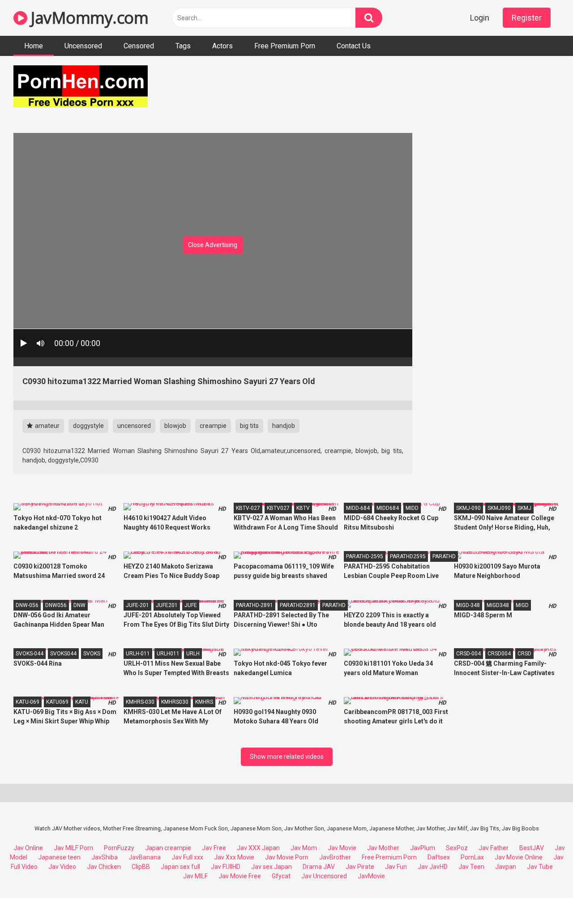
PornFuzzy (119, 847)
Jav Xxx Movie (234, 857)
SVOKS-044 (29, 653)
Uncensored (83, 46)
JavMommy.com (87, 18)
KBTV (303, 508)
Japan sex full (180, 866)
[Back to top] (543, 871)
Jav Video (62, 866)
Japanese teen (59, 857)
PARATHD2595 (408, 556)
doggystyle (88, 425)
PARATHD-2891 (254, 605)
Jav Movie (342, 847)
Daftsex (439, 857)
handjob (283, 425)
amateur (47, 425)
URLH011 (168, 653)
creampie (213, 425)
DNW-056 (27, 605)
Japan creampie (168, 847)
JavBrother (335, 857)
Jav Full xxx (187, 857)
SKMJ (524, 508)
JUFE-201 (137, 605)
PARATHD (444, 556)
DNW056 (56, 605)
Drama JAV (319, 866)
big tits (249, 425)
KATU (81, 702)
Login (479, 17)
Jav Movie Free (239, 876)
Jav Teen (471, 866)
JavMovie (371, 876)
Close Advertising (212, 244)
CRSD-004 (468, 653)
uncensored (134, 425)
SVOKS (91, 653)
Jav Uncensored (324, 876)
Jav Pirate (360, 866)
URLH (193, 653)
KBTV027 (278, 508)
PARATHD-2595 (364, 556)
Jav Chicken (104, 866)
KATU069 (57, 702)
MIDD (412, 508)
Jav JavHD (433, 866)
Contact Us (354, 46)
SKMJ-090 (468, 508)
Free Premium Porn (284, 46)
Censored (139, 46)
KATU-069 (27, 702)
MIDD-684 (358, 508)
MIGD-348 (468, 605)
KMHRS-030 (140, 702)
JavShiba (104, 857)
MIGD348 (498, 605)
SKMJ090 (499, 508)
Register (527, 17)
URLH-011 (138, 653)
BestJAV (531, 847)
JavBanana (144, 857)
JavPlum (422, 847)
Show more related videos (287, 756)
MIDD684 (387, 508)
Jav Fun (396, 866)
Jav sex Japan (271, 866)
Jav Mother (383, 847)
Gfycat (281, 876)
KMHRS (204, 702)
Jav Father (494, 847)
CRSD (524, 653)
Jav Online (28, 847)
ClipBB (141, 866)
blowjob (175, 425)
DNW (79, 605)
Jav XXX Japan (258, 847)
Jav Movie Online (519, 857)
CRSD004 (499, 653)
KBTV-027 (248, 508)
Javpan (505, 866)
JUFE (190, 605)
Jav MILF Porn (73, 847)
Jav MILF (195, 876)
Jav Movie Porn (286, 857)
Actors (222, 46)
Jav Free (214, 847)
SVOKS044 (63, 653)
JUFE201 (167, 605)
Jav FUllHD (225, 866)
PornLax (472, 857)
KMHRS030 (174, 702)
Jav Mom (304, 847)
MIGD (522, 605)
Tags (183, 46)
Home (33, 46)
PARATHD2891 (298, 605)
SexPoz (457, 847)
